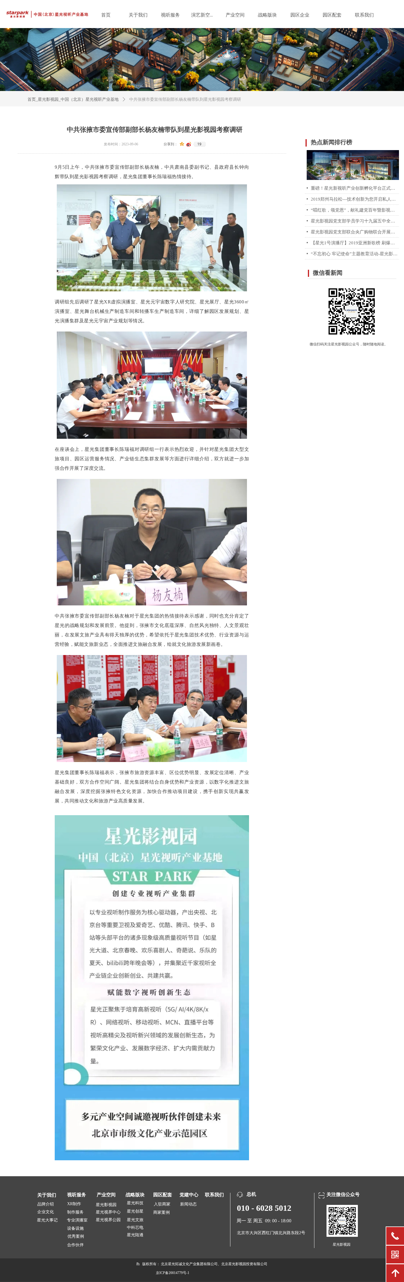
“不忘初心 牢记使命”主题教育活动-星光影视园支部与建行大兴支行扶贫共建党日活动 (355, 253)
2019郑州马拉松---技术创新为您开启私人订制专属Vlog (355, 199)
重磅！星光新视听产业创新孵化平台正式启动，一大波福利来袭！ (355, 188)
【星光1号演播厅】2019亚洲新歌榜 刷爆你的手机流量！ (355, 243)
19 (199, 144)
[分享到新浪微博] (188, 144)
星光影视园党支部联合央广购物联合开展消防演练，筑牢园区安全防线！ (355, 232)
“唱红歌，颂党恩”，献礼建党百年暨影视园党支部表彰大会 (355, 210)
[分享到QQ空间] (182, 144)
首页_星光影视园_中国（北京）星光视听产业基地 (73, 99)
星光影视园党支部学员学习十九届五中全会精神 (355, 221)
